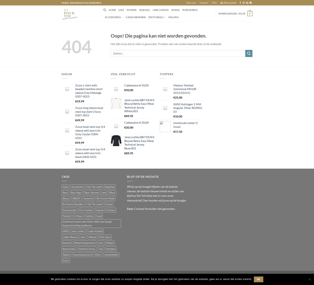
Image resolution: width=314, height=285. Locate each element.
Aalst (65, 186)
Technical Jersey (86, 248)
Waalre (66, 254)
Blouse (66, 198)
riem (100, 242)
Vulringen (110, 248)
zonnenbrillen (111, 254)
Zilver (98, 254)
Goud (99, 216)
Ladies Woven (70, 237)
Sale (121, 10)
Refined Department (84, 242)
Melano (173, 17)
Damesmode (69, 210)
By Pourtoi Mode (105, 198)
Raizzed (67, 242)
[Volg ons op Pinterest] (250, 3)
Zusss (66, 260)
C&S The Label (94, 204)
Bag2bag (109, 186)
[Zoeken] (104, 10)
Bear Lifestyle (92, 192)
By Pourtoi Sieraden (73, 204)
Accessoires (113, 17)
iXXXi (65, 231)
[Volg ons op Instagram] (244, 3)
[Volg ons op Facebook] (240, 3)
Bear (65, 192)
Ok (258, 279)
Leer (83, 237)
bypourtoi (89, 198)
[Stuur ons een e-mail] (247, 3)
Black (112, 192)
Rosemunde (190, 10)
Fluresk (66, 216)
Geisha (175, 10)
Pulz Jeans (105, 237)
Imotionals (156, 17)
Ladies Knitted (95, 231)
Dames (108, 204)
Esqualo (144, 10)
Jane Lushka (160, 10)
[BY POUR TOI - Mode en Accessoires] (80, 13)
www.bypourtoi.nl (82, 254)
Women (131, 10)
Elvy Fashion (85, 210)
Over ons (191, 2)
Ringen (110, 242)
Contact (204, 2)
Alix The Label (94, 186)
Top (100, 248)
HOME (112, 10)
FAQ (214, 2)
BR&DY (76, 198)
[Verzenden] (248, 53)
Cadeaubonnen (136, 17)
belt (104, 192)
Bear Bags (76, 192)
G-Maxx (78, 216)
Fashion (111, 210)
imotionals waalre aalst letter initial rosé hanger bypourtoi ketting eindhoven (87, 223)
